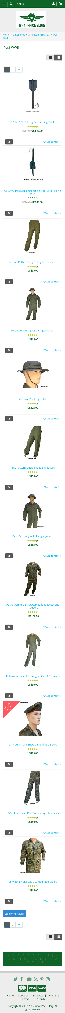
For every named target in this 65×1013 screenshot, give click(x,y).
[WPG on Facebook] (21, 979)
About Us (23, 995)
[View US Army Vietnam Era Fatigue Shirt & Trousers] (9, 695)
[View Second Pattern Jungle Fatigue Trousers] (9, 281)
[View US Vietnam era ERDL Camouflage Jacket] (9, 901)
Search (41, 999)
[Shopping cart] (60, 4)
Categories (19, 34)
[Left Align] (50, 57)
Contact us (26, 999)
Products (38, 995)
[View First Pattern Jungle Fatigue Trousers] (9, 487)
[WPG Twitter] (16, 979)
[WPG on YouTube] (29, 979)
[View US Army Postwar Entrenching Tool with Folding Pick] (9, 213)
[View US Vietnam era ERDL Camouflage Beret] (9, 764)
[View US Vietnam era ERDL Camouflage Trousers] (9, 832)
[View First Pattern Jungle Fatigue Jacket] (9, 555)
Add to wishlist (53, 141)
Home (6, 34)
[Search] (11, 4)
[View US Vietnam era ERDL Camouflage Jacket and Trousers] (9, 627)
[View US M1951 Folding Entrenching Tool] (9, 141)
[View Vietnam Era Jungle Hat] (9, 418)
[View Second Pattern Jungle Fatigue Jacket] (9, 350)
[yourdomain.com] (31, 19)
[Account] (53, 4)
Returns (52, 995)
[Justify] (58, 57)
